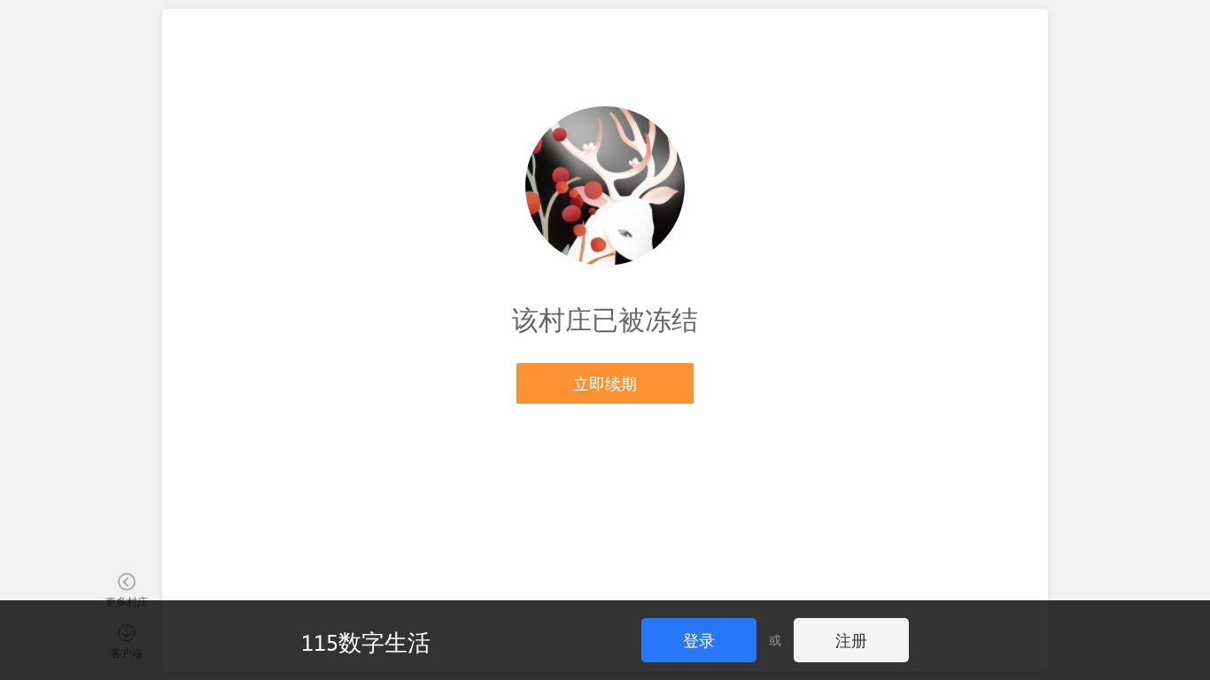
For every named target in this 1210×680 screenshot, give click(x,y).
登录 (699, 640)
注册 (851, 640)
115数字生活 (365, 641)
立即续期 (605, 383)
